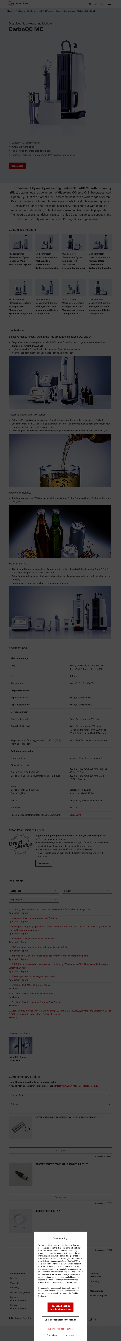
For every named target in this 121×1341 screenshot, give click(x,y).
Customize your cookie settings (60, 1329)
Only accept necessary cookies (60, 1319)
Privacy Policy (52, 1335)
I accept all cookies (60, 1307)
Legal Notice (69, 1335)
